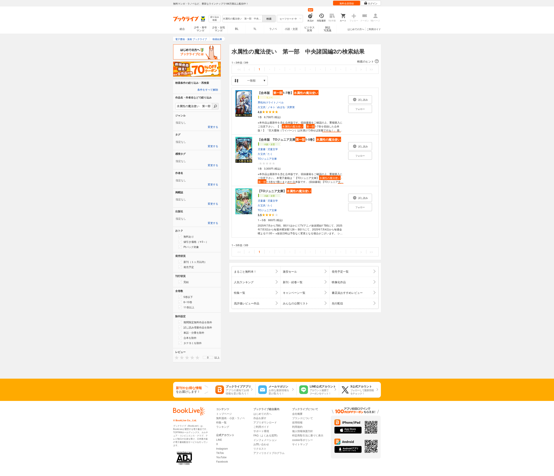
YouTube (221, 457)
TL (254, 29)
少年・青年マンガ (200, 28)
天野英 (291, 107)
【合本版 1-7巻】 (288, 92)
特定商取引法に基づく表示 (307, 435)
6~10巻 (188, 302)
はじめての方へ (356, 29)
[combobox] (242, 18)
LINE (219, 439)
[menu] (208, 357)
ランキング (222, 426)
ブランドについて (302, 418)
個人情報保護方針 (302, 431)
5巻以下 (188, 297)
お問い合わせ (261, 444)
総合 (182, 29)
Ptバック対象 (191, 247)
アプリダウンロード (265, 422)
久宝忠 (262, 107)
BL (236, 29)
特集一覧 (221, 422)
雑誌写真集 (328, 28)
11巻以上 (189, 307)
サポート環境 (261, 431)
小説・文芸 (291, 29)
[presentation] (176, 357)
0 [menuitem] (208, 357)
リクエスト (259, 448)
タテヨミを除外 (193, 343)
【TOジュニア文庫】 (284, 191)
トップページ (224, 413)
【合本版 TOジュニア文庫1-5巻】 (299, 139)
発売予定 (189, 267)
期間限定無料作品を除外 (198, 322)
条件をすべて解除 (207, 89)
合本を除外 (190, 337)
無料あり (189, 236)
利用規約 (297, 426)
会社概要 (297, 413)
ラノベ (273, 29)
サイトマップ (300, 444)
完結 (186, 282)
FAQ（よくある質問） (266, 435)
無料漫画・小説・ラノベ (230, 418)
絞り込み (214, 18)
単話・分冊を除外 (194, 332)
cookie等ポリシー (302, 440)
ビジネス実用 (309, 28)
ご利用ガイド (374, 29)
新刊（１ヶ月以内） (195, 262)
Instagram (222, 448)
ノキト (271, 107)
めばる (281, 107)
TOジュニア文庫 (267, 158)
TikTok (220, 453)
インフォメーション (265, 440)
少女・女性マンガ (218, 28)
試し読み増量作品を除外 (198, 327)
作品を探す (259, 418)
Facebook (222, 461)
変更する (213, 127)
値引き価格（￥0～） (196, 241)
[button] (305, 61)
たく (270, 154)
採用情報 (297, 422)
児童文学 (272, 149)
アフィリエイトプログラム (269, 453)
